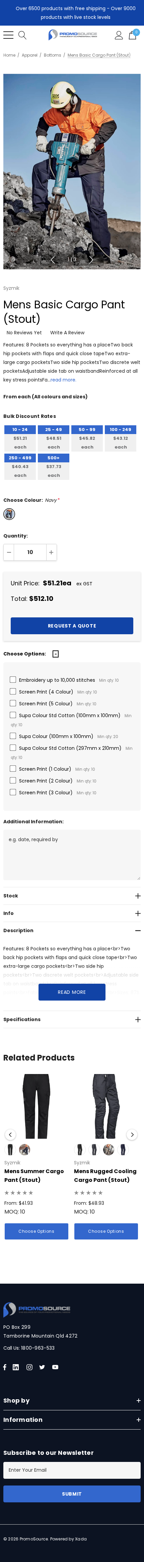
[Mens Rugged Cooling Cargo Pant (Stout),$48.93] (106, 1106)
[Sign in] (119, 34)
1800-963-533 (38, 1348)
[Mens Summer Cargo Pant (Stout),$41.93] (36, 1106)
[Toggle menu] (8, 35)
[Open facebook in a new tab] (5, 1367)
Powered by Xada (68, 1539)
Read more (72, 992)
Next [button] (91, 259)
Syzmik (11, 288)
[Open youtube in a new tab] (56, 1367)
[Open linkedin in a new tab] (17, 1367)
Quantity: (15, 535)
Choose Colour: (31, 500)
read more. (63, 379)
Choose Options (36, 1231)
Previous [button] (52, 259)
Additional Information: (33, 821)
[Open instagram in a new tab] (30, 1367)
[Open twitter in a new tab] (43, 1367)
